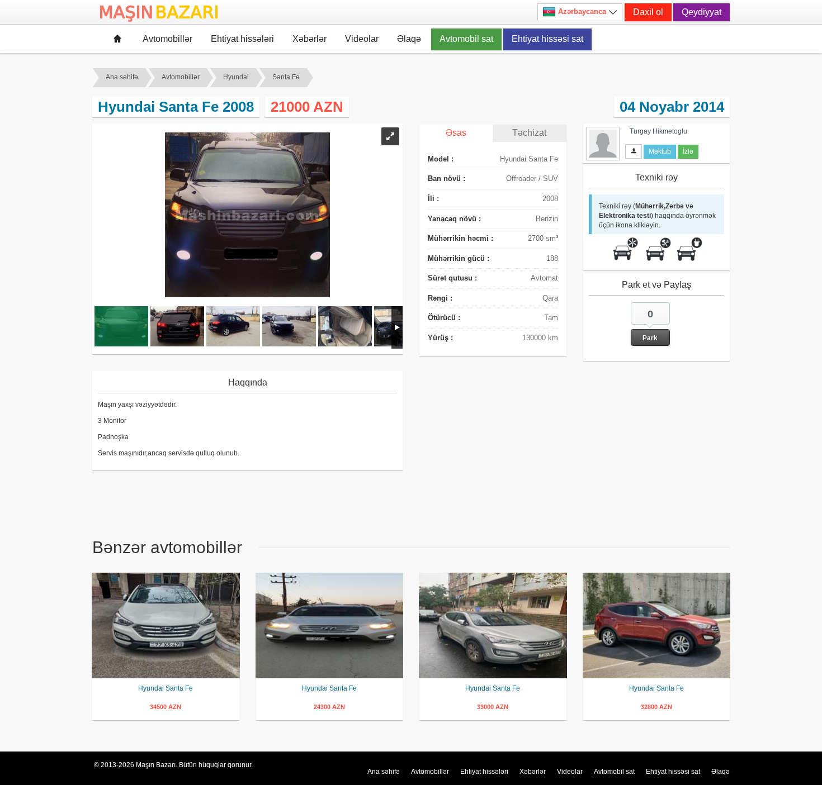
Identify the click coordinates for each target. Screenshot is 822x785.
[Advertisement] (503, 437)
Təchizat (529, 132)
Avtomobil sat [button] (466, 39)
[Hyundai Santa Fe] (166, 625)
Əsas (456, 132)
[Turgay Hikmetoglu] (603, 143)
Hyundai (236, 77)
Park (650, 338)
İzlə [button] (688, 151)
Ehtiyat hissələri (242, 39)
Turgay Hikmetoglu (658, 131)
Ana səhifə (122, 77)
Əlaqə (409, 39)
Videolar (362, 39)
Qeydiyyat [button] (701, 12)
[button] (650, 324)
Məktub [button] (660, 151)
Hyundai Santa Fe (165, 688)
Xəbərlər (309, 39)
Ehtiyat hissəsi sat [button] (547, 39)
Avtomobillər (167, 39)
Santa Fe (286, 77)
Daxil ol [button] (648, 12)
